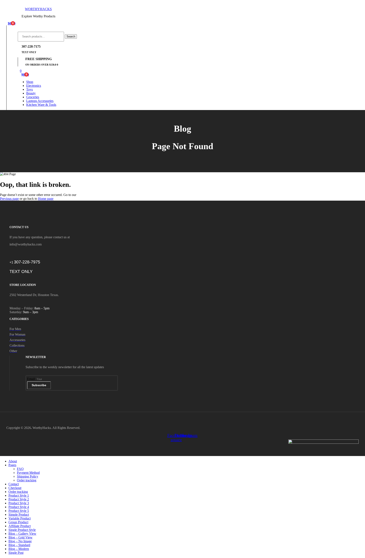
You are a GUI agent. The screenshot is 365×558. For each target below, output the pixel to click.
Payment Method (28, 472)
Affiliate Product (19, 526)
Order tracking (26, 480)
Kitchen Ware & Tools (41, 104)
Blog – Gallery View (22, 533)
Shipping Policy (27, 476)
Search (71, 36)
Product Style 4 (18, 507)
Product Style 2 (18, 499)
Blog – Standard (19, 545)
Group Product (18, 522)
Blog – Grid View (20, 537)
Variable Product (19, 518)
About (12, 461)
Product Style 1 (18, 495)
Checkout (14, 488)
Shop (29, 82)
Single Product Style (22, 530)
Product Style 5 (18, 511)
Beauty (31, 93)
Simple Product (18, 514)
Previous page (9, 198)
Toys (29, 89)
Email (31, 379)
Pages (12, 465)
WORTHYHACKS (38, 9)
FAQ (20, 469)
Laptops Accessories (39, 101)
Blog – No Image (20, 541)
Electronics (33, 85)
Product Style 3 (18, 503)
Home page (45, 198)
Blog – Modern (18, 549)
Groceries (32, 97)
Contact (13, 484)
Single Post (15, 552)
